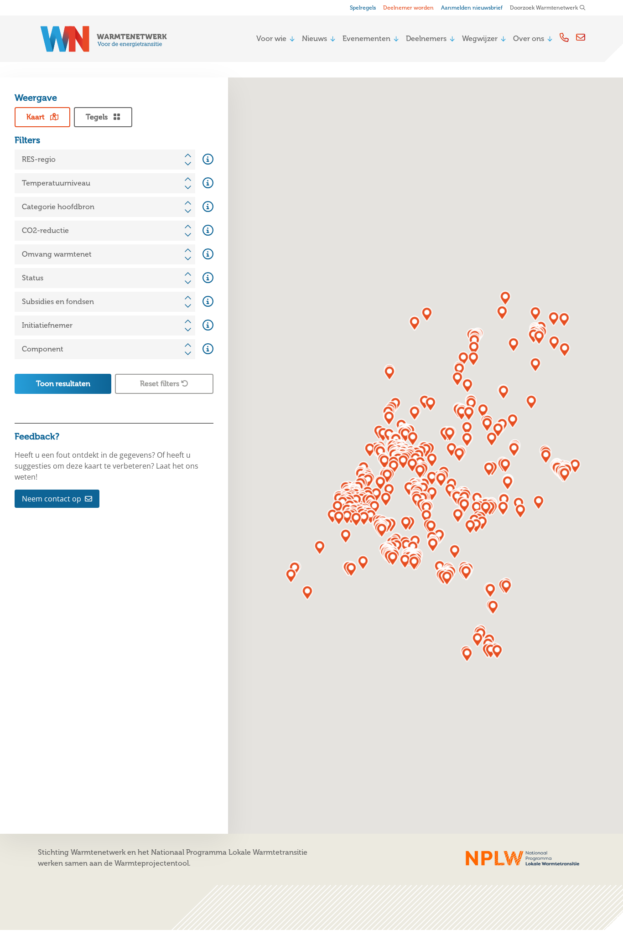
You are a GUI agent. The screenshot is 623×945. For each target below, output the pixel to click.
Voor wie (271, 38)
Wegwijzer (480, 38)
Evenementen (366, 38)
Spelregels (363, 8)
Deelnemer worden (408, 8)
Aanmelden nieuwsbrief (472, 8)
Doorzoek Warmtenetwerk (544, 8)
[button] (546, 456)
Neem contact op (51, 499)
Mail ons (580, 37)
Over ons (528, 38)
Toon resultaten (63, 383)
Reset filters (160, 383)
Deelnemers (426, 38)
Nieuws (314, 38)
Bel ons (564, 37)
